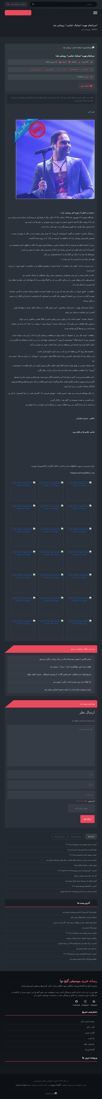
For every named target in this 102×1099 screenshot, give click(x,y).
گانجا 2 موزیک (55, 1085)
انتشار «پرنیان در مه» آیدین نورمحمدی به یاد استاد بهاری (78, 891)
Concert (85, 69)
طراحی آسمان (21, 1085)
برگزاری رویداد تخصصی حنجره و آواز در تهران (81, 938)
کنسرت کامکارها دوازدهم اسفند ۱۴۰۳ (84, 886)
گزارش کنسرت (35, 69)
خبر (64, 69)
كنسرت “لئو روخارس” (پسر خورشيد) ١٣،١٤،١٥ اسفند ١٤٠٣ (77, 870)
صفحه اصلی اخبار (88, 1022)
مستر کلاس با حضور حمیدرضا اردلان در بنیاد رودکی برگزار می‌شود (65, 659)
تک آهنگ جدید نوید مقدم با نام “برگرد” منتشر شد (72, 682)
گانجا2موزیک (90, 1050)
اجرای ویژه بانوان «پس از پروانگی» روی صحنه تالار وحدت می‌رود (75, 922)
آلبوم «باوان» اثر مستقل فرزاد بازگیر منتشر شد (81, 881)
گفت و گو (91, 1027)
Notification (74, 69)
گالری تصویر (49, 69)
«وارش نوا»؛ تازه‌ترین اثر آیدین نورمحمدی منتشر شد (80, 912)
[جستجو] (33, 4)
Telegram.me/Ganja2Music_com (82, 473)
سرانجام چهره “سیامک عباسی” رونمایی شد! (75, 56)
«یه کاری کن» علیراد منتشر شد (86, 949)
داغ (58, 69)
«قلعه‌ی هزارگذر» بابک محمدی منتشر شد (83, 959)
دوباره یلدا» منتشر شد (89, 928)
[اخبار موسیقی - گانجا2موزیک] (18, 12)
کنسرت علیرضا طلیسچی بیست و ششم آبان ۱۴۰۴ (80, 954)
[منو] (95, 12)
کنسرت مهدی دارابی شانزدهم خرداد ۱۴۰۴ (83, 855)
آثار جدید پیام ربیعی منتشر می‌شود (85, 876)
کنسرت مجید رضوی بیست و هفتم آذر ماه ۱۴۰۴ (81, 844)
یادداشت (91, 1038)
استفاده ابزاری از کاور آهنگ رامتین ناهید (83, 917)
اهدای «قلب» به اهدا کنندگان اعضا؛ (85, 865)
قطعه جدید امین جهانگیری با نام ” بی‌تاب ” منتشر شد (70, 667)
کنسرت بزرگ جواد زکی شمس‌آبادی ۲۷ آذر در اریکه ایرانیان (77, 943)
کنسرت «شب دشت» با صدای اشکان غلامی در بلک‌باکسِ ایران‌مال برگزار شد (71, 860)
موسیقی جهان (89, 1044)
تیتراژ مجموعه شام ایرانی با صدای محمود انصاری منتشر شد (67, 690)
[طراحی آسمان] (51, 1093)
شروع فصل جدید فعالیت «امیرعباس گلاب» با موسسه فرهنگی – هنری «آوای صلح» (59, 674)
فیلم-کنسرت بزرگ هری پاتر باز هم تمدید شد (82, 850)
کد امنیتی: (85, 801)
